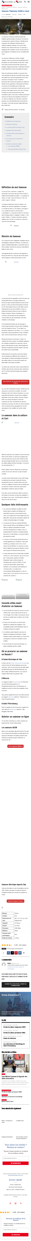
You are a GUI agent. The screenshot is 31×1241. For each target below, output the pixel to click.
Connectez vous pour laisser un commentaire (15, 984)
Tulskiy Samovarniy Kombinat (19, 663)
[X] (12, 952)
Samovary (11, 697)
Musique (4, 1099)
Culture (3, 7)
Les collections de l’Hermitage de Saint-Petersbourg (14, 1045)
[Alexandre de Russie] (12, 1)
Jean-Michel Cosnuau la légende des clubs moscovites (14, 1077)
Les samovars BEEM (14, 146)
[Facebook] (8, 952)
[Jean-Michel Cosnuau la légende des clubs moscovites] (16, 1063)
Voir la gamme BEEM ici (15, 746)
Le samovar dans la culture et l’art (15, 127)
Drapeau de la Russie (7, 1137)
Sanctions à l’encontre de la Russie (12, 1097)
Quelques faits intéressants (13, 130)
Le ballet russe (20, 1120)
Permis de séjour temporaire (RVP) (14, 1027)
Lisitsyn (22, 330)
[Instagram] (15, 1203)
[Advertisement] (15, 167)
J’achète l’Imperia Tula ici (15, 901)
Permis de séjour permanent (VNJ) (14, 1033)
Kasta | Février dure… (8, 1101)
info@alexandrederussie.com (15, 1175)
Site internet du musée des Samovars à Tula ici (15, 382)
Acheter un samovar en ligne (14, 144)
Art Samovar (16, 682)
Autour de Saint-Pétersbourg (9, 1036)
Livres (3, 1074)
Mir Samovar (12, 709)
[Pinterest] (16, 952)
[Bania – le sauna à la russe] (8, 1114)
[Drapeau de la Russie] (8, 1131)
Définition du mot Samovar (13, 121)
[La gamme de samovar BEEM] (15, 814)
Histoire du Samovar (11, 124)
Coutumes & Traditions (7, 5)
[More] (24, 952)
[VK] (20, 952)
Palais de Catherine (9, 1038)
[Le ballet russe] (22, 1114)
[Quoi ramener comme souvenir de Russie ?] (22, 1131)
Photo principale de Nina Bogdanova (15, 948)
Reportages (4, 1095)
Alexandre (8, 14)
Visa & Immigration (7, 1025)
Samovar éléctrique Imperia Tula (16, 149)
